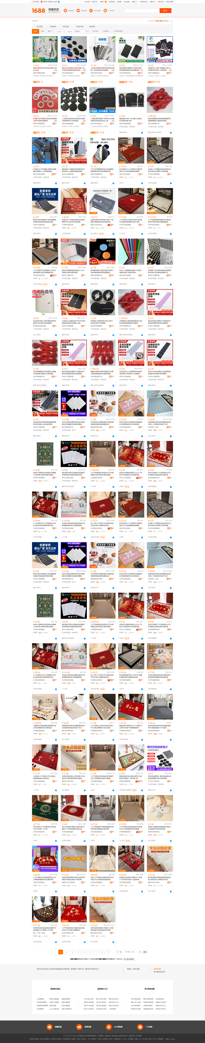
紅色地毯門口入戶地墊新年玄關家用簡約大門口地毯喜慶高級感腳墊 (130, 170)
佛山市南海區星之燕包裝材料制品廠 (97, 124)
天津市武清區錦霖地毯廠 (97, 882)
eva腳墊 (150, 76)
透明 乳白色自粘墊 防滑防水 (45, 69)
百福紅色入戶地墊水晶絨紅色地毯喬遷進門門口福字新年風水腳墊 (73, 221)
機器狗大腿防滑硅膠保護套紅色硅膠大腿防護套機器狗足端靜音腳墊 (102, 373)
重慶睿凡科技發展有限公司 (164, 1002)
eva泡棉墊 (162, 76)
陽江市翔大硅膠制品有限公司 (105, 999)
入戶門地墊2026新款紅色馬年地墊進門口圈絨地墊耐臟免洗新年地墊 (130, 221)
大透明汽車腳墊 (54, 1002)
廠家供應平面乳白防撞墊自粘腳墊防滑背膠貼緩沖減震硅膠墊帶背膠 (73, 474)
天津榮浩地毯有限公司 (68, 225)
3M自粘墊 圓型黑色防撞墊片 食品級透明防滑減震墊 (102, 69)
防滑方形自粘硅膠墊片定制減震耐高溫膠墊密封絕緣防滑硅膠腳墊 (159, 373)
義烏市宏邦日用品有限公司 (154, 882)
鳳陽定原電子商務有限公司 (97, 427)
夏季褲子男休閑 (136, 1009)
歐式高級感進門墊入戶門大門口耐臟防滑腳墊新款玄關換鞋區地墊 (130, 676)
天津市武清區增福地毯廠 (39, 781)
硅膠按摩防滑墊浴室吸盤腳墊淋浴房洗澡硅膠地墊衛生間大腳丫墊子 (73, 727)
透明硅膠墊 (48, 76)
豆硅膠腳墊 (40, 1009)
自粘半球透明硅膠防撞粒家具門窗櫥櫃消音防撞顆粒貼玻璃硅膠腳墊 (73, 423)
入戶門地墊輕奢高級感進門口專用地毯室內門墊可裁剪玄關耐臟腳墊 (159, 221)
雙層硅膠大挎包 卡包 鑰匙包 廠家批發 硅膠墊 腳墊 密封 (130, 120)
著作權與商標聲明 (90, 1036)
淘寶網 (73, 1039)
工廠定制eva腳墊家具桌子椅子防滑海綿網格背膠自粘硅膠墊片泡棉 (73, 322)
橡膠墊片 (77, 126)
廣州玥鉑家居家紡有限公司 (154, 731)
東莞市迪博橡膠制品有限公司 (125, 124)
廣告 (141, 70)
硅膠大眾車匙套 (67, 1009)
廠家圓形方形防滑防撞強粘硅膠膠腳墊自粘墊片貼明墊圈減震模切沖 (159, 271)
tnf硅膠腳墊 (40, 999)
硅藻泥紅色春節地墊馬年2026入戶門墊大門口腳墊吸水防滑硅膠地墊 (130, 474)
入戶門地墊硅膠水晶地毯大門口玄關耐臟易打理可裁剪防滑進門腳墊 (102, 474)
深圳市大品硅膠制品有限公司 (93, 1006)
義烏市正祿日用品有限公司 (68, 781)
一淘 (88, 1039)
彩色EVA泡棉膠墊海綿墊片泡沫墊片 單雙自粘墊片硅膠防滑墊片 (130, 271)
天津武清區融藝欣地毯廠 (68, 832)
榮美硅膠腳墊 (66, 1006)
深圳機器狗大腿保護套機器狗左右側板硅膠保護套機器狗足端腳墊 (130, 322)
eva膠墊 (156, 76)
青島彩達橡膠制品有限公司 (125, 781)
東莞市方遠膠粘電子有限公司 (154, 275)
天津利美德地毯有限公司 (97, 832)
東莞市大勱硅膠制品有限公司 (93, 1002)
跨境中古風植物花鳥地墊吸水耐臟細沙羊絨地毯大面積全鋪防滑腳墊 (44, 474)
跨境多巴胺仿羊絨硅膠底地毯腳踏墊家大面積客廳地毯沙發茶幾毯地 (130, 423)
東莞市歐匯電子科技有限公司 (97, 275)
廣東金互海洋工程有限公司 (164, 1006)
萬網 (136, 1039)
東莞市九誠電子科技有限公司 (68, 275)
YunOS (124, 1039)
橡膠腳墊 (65, 126)
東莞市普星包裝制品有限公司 (97, 73)
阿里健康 (160, 1039)
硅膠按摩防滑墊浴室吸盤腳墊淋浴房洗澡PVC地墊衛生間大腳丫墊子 (159, 423)
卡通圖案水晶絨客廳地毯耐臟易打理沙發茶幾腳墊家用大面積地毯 (44, 727)
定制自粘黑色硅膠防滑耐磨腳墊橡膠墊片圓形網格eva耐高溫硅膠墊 (44, 423)
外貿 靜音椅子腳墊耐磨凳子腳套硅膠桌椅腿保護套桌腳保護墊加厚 (102, 423)
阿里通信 (131, 1039)
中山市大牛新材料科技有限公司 (154, 781)
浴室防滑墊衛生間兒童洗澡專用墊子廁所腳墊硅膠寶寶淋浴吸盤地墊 (159, 676)
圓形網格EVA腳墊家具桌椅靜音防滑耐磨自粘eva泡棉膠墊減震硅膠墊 (73, 170)
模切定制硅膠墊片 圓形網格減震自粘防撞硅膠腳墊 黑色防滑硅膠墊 (159, 777)
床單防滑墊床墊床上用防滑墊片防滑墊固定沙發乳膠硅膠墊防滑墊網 (73, 777)
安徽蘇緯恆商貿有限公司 (151, 1009)
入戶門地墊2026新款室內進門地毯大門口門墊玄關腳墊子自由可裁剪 (102, 727)
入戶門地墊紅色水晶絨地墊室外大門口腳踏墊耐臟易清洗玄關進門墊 (44, 878)
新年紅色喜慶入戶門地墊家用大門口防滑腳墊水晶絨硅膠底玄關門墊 (159, 474)
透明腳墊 (42, 76)
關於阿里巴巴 (123, 1036)
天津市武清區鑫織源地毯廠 (125, 225)
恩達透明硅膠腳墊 (42, 1006)
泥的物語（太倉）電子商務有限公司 (154, 427)
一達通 (166, 1039)
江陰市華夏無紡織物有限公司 (140, 999)
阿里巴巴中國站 (56, 1039)
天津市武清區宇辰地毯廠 (39, 832)
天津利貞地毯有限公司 (39, 275)
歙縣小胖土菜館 (136, 1002)
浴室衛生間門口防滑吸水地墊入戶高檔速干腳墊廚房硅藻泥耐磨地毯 (102, 221)
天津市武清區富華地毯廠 (39, 478)
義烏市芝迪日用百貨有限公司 (97, 225)
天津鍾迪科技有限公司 (97, 731)
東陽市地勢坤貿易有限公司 (154, 832)
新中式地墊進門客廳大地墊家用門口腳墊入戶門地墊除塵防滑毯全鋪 (73, 828)
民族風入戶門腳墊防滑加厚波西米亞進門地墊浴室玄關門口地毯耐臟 (159, 170)
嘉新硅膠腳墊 (66, 1002)
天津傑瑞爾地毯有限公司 (125, 832)
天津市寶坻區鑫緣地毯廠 (97, 781)
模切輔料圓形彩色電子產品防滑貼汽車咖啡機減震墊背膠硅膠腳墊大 (102, 271)
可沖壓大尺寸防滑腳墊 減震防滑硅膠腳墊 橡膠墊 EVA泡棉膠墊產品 (44, 170)
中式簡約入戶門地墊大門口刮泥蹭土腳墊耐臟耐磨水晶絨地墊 (44, 777)
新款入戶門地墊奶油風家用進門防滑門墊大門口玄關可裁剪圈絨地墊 (102, 878)
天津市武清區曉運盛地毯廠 (154, 174)
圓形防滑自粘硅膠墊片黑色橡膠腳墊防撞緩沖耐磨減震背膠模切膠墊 (44, 221)
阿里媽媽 (105, 1039)
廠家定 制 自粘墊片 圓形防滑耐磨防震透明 (73, 69)
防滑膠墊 (105, 126)
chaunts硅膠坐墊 (54, 1009)
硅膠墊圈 (36, 126)
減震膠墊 (99, 126)
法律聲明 (100, 1036)
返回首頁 (119, 959)
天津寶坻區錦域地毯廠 (39, 731)
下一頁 (119, 952)
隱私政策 (115, 1036)
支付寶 (145, 1039)
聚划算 (83, 1039)
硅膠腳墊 (36, 76)
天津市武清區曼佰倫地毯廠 (39, 882)
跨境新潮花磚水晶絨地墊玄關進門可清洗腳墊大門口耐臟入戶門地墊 (44, 929)
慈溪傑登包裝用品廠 (39, 326)
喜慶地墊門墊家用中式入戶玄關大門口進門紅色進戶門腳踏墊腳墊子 (130, 727)
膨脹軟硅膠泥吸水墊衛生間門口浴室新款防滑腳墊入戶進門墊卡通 (130, 777)
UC (140, 1039)
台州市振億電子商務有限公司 (140, 1006)
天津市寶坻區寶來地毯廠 (125, 680)
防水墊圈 (48, 126)
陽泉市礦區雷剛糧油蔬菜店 (151, 999)
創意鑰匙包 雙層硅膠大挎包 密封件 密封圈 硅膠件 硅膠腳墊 (102, 322)
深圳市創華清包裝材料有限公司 (125, 73)
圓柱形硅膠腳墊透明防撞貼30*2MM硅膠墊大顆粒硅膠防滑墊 (73, 271)
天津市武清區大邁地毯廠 (68, 933)
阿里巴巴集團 (34, 1039)
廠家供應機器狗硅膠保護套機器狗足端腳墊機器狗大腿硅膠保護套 (159, 120)
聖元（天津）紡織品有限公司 (39, 933)
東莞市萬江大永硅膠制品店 (117, 1002)
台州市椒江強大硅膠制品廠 (92, 999)
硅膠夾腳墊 (52, 1006)
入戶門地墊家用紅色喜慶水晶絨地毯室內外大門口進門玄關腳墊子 (73, 929)
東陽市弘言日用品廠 (68, 882)
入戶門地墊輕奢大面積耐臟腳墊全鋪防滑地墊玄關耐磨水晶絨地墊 (102, 828)
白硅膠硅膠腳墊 (42, 1002)
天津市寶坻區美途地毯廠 (125, 427)
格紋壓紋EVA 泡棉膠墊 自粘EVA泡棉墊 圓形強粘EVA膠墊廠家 (159, 69)
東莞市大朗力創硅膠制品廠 (117, 1006)
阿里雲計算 (117, 1039)
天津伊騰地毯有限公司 (154, 478)
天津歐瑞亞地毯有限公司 (97, 528)
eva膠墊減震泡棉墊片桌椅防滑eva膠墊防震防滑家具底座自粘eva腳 (102, 120)
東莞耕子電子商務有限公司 (164, 1009)
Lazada (172, 1039)
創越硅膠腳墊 (66, 999)
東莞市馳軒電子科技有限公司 (68, 427)
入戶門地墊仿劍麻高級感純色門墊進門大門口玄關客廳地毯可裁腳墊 (130, 828)
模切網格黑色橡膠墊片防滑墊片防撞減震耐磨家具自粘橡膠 (130, 69)
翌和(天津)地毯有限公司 (125, 174)
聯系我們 (132, 1036)
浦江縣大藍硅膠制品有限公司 (105, 1006)
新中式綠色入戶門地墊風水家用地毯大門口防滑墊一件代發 (44, 828)
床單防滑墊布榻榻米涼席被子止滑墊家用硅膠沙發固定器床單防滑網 (102, 929)
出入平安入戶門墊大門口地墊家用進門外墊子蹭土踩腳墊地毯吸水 (102, 524)
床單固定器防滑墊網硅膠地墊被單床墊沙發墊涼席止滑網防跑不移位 (159, 878)
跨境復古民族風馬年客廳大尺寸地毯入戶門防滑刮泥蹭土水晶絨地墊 (130, 878)
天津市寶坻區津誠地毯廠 (68, 528)
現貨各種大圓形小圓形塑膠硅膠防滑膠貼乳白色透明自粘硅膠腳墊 (44, 322)
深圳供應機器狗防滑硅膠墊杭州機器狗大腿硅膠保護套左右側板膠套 (44, 373)
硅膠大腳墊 (136, 969)
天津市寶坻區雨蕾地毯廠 (125, 882)
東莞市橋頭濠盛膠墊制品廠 (68, 124)
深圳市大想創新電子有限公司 (68, 174)
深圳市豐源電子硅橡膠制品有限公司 (154, 124)
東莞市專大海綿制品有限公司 (125, 275)
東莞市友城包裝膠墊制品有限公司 (39, 174)
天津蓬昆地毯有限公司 (125, 731)
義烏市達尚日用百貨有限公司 (97, 933)
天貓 (78, 1039)
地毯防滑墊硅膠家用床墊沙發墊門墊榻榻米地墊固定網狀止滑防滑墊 (73, 878)
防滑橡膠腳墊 (129, 76)
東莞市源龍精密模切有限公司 (97, 174)
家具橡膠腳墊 (138, 76)
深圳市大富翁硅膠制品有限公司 (106, 1002)
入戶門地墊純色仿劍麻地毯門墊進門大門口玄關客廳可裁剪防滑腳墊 (102, 777)
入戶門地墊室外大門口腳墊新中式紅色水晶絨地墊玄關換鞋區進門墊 (44, 524)
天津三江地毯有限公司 (125, 478)
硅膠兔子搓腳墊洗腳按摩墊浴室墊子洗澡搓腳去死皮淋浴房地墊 (159, 828)
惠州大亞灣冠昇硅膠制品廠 (92, 1009)
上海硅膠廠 (112, 1009)
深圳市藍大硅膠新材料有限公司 (106, 1009)
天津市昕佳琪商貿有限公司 (154, 225)
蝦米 (110, 1039)
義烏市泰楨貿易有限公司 (68, 731)
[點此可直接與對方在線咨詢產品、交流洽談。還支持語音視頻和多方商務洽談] (142, 133)
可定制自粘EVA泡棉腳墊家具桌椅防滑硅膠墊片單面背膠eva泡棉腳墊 (130, 373)
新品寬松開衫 (160, 999)
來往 (150, 1039)
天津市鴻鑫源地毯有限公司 (154, 680)
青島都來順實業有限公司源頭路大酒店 (155, 1002)
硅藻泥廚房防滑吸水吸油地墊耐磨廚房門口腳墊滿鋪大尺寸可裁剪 (159, 727)
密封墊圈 (42, 126)
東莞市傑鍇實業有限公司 (154, 73)
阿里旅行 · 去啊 (96, 1039)
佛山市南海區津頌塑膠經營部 (68, 478)
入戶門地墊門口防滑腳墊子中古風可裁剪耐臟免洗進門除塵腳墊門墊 (44, 271)
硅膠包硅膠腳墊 (54, 999)
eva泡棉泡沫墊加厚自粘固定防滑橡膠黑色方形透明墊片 (73, 120)
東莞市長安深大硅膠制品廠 (117, 999)
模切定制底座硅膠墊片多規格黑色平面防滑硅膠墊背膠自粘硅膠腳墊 (159, 322)
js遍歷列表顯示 (148, 1006)
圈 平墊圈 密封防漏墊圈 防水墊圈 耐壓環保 (45, 120)
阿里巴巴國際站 (45, 1039)
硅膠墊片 (65, 76)
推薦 (55, 70)
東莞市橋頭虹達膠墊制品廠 (39, 73)
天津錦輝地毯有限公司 (97, 478)
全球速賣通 (66, 1039)
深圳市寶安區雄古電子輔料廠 (68, 73)
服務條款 (108, 1036)
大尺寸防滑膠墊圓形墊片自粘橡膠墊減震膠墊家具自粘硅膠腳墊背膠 (102, 170)
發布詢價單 (157, 969)
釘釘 (154, 1039)
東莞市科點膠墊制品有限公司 (39, 124)
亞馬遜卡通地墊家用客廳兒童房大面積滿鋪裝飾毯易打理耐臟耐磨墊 (73, 524)
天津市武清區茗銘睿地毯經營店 (39, 528)
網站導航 (139, 1036)
